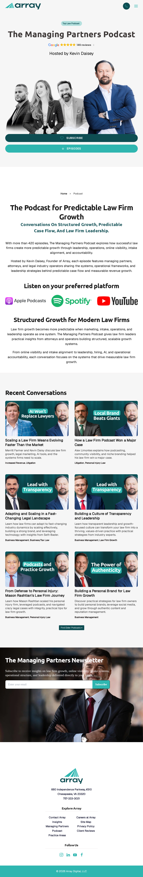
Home (64, 193)
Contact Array (57, 817)
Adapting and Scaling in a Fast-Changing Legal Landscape (31, 515)
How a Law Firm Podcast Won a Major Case (105, 442)
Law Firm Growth (108, 540)
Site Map (86, 822)
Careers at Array (86, 817)
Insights (57, 822)
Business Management (17, 540)
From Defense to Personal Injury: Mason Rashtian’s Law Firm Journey (35, 593)
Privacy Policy (86, 826)
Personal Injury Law (95, 462)
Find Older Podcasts (71, 627)
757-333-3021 (71, 798)
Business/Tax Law (39, 540)
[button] (136, 6)
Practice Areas (57, 835)
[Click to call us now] (126, 6)
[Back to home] (23, 6)
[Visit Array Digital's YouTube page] (75, 854)
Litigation (31, 462)
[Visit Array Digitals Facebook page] (82, 854)
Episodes (74, 148)
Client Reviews (86, 830)
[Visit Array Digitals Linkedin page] (68, 854)
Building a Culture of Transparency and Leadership (103, 515)
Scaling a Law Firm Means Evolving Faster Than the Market (34, 442)
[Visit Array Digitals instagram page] (61, 854)
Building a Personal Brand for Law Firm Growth (102, 593)
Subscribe (74, 138)
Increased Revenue (15, 462)
